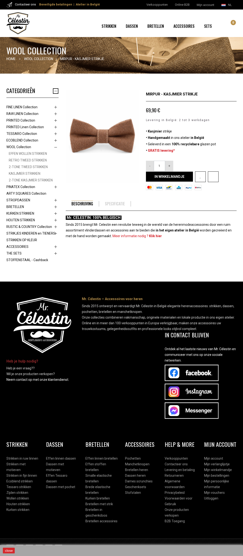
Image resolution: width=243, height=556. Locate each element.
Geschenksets (135, 487)
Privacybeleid (175, 493)
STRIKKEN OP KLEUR (21, 240)
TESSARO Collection (21, 134)
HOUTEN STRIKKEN (20, 220)
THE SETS (14, 253)
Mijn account (213, 458)
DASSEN (132, 26)
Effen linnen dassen (61, 458)
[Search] (224, 26)
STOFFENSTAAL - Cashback (27, 260)
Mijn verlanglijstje (217, 464)
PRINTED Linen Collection (25, 127)
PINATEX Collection (20, 187)
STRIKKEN (109, 26)
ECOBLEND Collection (22, 140)
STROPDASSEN (18, 200)
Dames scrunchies (139, 481)
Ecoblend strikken (19, 481)
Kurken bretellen (97, 498)
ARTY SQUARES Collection (26, 193)
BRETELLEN (155, 26)
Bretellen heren (136, 470)
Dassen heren (135, 475)
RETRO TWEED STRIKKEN (28, 160)
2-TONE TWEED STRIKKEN (28, 167)
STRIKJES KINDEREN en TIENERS (30, 233)
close (9, 550)
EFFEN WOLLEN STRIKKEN (28, 153)
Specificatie (115, 204)
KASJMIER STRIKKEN (24, 173)
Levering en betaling (180, 470)
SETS (208, 26)
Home (11, 59)
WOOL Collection (18, 147)
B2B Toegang (175, 521)
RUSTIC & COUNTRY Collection (29, 227)
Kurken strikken (17, 510)
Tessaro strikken (18, 487)
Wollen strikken (17, 498)
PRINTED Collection (20, 120)
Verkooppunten (176, 458)
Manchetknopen (137, 464)
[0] (229, 26)
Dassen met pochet (60, 487)
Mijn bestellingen (216, 475)
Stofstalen (133, 493)
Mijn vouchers (214, 493)
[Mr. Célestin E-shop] (22, 23)
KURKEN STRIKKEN (20, 213)
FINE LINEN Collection (21, 107)
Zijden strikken (17, 493)
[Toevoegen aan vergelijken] (213, 176)
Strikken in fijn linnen (21, 475)
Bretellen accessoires (101, 521)
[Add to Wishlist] (200, 176)
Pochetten (133, 458)
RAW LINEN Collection (22, 114)
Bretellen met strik (99, 504)
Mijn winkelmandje (218, 470)
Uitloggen (211, 498)
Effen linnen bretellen (101, 458)
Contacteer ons (176, 464)
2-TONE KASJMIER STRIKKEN (31, 180)
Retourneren (174, 475)
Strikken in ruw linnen (22, 458)
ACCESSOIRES (184, 26)
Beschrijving (82, 204)
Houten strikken (18, 504)
